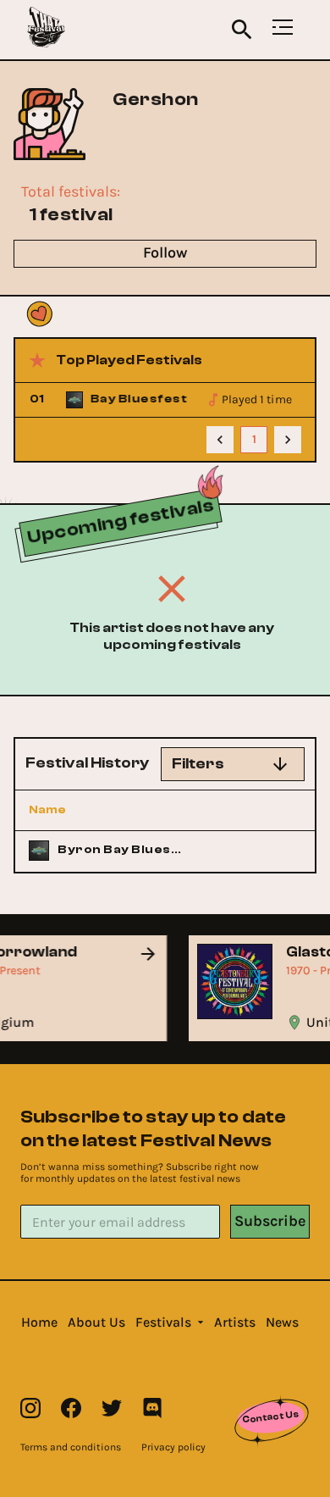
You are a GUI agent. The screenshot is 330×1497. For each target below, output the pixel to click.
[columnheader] (107, 810)
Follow (165, 252)
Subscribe (269, 1220)
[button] (39, 1322)
